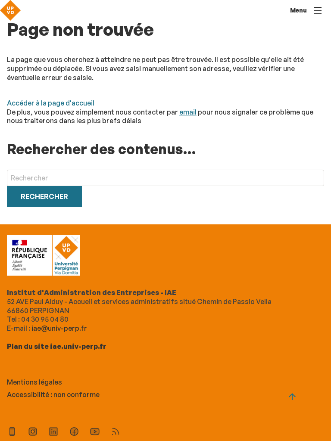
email (188, 112)
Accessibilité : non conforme (53, 394)
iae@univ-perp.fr (59, 328)
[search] (165, 178)
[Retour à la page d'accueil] (10, 10)
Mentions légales (34, 382)
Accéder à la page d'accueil (50, 103)
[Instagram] (33, 432)
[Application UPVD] (12, 432)
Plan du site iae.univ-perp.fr (56, 346)
